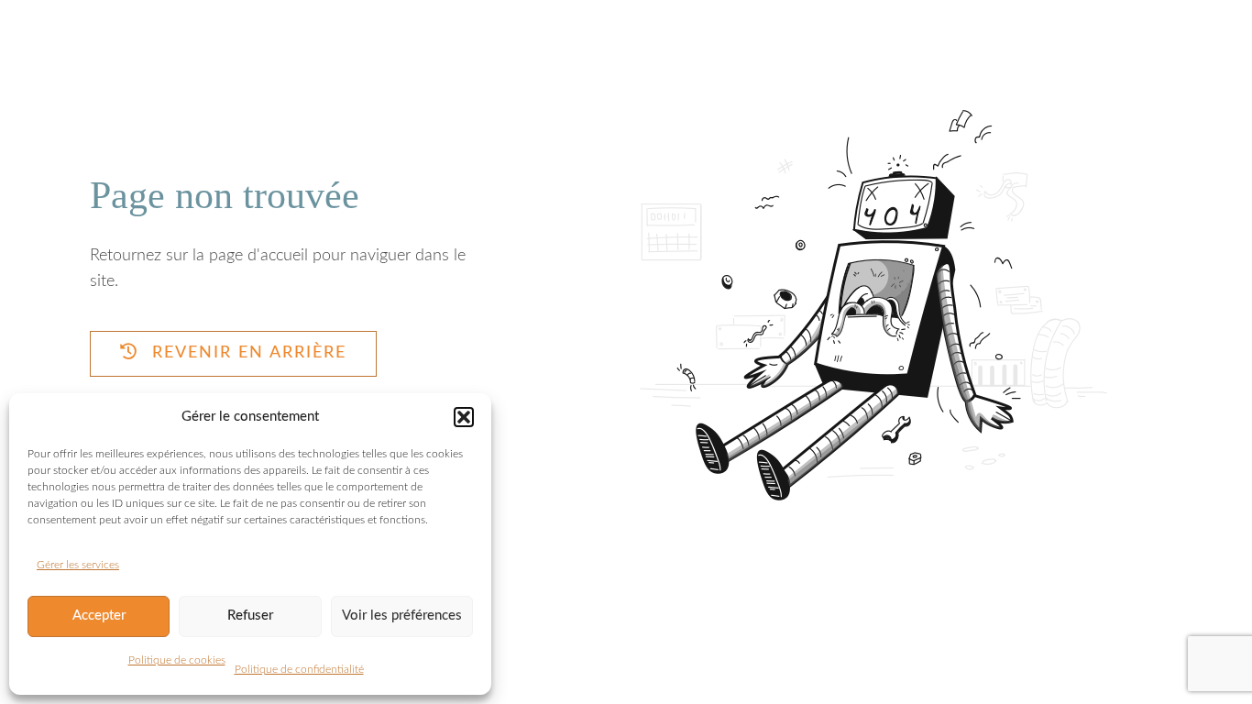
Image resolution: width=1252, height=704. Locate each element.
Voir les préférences (402, 615)
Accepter (99, 615)
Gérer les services (78, 564)
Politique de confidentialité (299, 669)
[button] (464, 417)
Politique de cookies (176, 660)
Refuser (250, 615)
